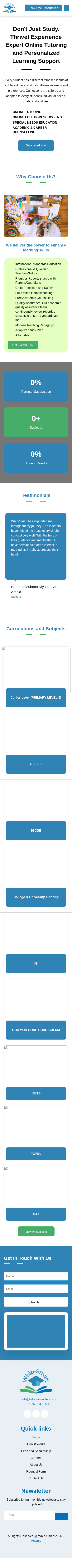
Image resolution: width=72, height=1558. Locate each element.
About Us (36, 1464)
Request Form (36, 1471)
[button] (43, 8)
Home (36, 1437)
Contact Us (36, 1478)
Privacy (36, 1540)
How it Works (36, 1444)
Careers (36, 1457)
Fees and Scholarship (36, 1451)
